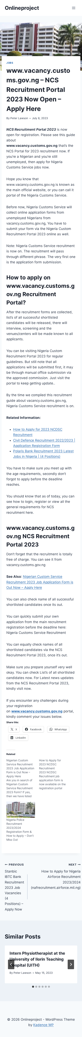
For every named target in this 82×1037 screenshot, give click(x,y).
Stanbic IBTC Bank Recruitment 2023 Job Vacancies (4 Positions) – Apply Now (14, 887)
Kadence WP (43, 1025)
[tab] (33, 987)
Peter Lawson (19, 118)
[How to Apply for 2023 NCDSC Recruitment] (55, 774)
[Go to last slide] (11, 964)
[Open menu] (73, 8)
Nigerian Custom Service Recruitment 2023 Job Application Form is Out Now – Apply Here (39, 582)
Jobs (9, 62)
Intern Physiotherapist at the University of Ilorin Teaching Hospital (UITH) (37, 959)
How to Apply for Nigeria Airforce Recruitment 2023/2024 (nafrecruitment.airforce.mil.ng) (56, 876)
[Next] (71, 964)
